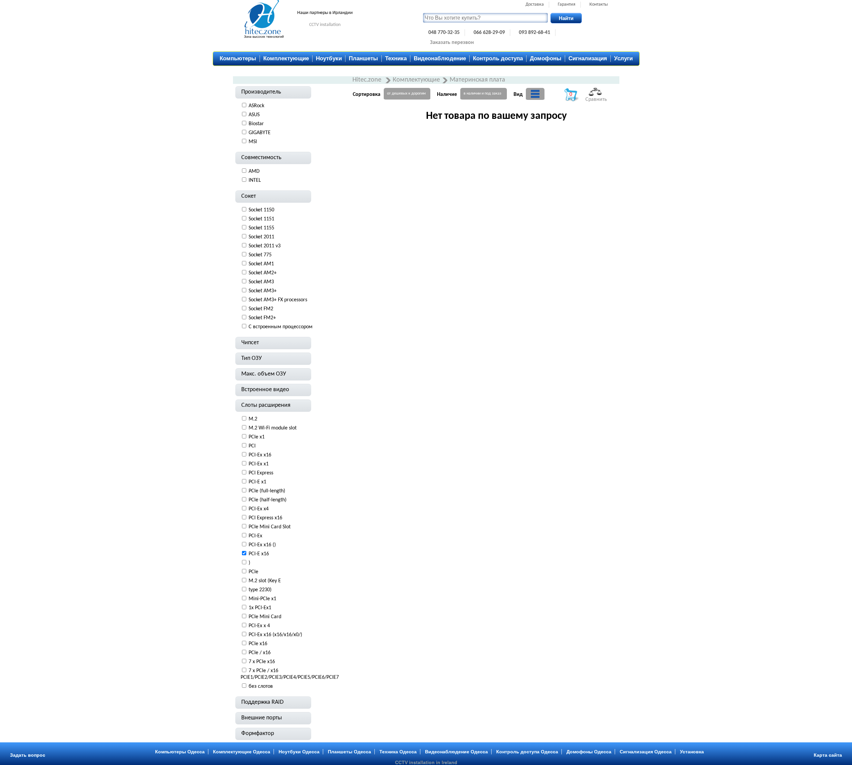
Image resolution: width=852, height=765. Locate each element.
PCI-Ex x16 (260, 455)
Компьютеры (238, 58)
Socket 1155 (261, 228)
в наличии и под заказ (482, 94)
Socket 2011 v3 (265, 246)
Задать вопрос (27, 755)
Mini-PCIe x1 (262, 599)
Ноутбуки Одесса (299, 751)
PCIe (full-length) (267, 491)
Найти (566, 18)
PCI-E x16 (259, 554)
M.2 (253, 419)
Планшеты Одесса (349, 751)
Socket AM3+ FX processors (278, 300)
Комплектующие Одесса (241, 751)
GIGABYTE (260, 132)
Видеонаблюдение (440, 58)
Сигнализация (587, 58)
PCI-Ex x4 (259, 509)
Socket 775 (260, 255)
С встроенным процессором (281, 327)
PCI (252, 446)
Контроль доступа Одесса (527, 751)
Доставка (535, 4)
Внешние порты (261, 718)
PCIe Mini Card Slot (270, 527)
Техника (396, 58)
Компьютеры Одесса (180, 751)
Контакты (598, 4)
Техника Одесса (398, 751)
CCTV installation (324, 24)
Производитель (261, 92)
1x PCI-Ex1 (260, 608)
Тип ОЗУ (251, 358)
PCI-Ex (255, 536)
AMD (254, 171)
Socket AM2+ (263, 273)
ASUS (254, 115)
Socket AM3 (261, 282)
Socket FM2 (261, 309)
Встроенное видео (265, 389)
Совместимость (261, 157)
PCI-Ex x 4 (259, 626)
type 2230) (260, 590)
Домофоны (545, 58)
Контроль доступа (498, 58)
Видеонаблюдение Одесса (456, 751)
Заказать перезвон (452, 42)
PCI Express (261, 473)
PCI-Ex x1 (259, 464)
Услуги (623, 58)
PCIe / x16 (260, 652)
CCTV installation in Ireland (426, 762)
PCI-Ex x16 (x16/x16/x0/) (275, 635)
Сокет (248, 196)
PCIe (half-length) (268, 500)
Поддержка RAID (262, 702)
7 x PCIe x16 (262, 661)
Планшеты (363, 58)
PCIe (253, 572)
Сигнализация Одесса (646, 751)
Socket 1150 (261, 210)
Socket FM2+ (262, 318)
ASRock (256, 106)
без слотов (261, 686)
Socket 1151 (261, 219)
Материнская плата (477, 80)
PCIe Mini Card (265, 617)
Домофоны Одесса (588, 751)
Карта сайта (828, 755)
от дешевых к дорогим (406, 94)
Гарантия (566, 4)
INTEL (255, 180)
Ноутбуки (329, 58)
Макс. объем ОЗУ (263, 374)
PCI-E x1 (257, 482)
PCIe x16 (258, 643)
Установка (692, 751)
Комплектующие (286, 58)
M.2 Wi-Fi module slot (273, 428)
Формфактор (257, 733)
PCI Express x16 (265, 518)
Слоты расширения (266, 405)
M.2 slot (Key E (265, 581)
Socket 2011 (261, 237)
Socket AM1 (261, 264)
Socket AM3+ (263, 291)
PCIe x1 (257, 437)
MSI (253, 141)
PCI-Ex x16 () (262, 545)
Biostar (256, 124)
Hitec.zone (367, 80)
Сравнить (596, 99)
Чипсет (250, 343)
